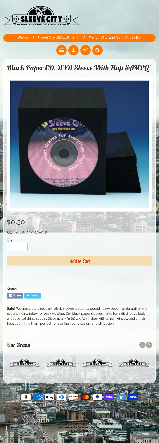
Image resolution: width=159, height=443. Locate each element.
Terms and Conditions (103, 408)
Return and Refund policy (30, 408)
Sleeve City (54, 424)
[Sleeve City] (41, 16)
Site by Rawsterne (79, 431)
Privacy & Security (68, 408)
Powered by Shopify (79, 434)
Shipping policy (80, 413)
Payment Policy (136, 408)
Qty (10, 240)
